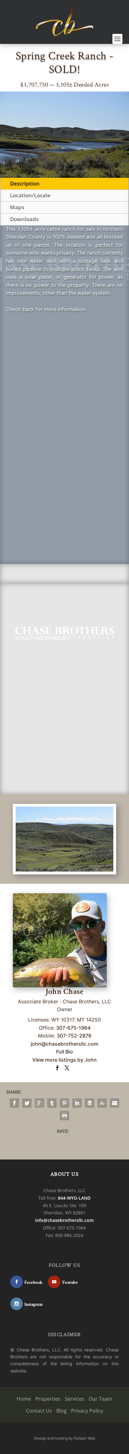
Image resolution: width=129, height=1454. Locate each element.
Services (74, 1398)
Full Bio (64, 1051)
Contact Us (39, 1410)
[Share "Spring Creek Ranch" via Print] (64, 1115)
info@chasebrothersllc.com (64, 1220)
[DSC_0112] (64, 870)
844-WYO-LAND (74, 1198)
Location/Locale (30, 195)
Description (24, 183)
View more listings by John (64, 1060)
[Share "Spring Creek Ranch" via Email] (114, 1103)
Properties (47, 1398)
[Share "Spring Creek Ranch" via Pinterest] (64, 1103)
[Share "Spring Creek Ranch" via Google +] (39, 1103)
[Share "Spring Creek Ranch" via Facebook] (14, 1103)
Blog (61, 1410)
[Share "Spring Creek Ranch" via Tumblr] (52, 1103)
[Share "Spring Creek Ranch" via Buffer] (89, 1103)
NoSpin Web (84, 1438)
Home (24, 1398)
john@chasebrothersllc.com (64, 1044)
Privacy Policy (87, 1410)
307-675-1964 (73, 1028)
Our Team (100, 1398)
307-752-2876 (74, 1035)
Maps (17, 207)
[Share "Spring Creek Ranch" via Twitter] (27, 1103)
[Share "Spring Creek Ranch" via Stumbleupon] (102, 1103)
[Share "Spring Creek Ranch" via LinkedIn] (77, 1103)
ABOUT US (64, 1173)
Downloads (24, 219)
